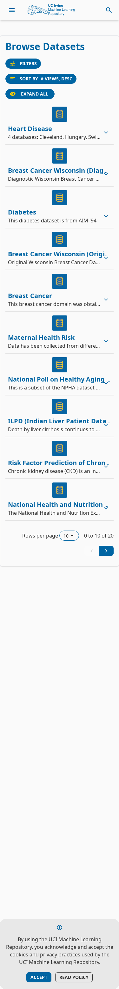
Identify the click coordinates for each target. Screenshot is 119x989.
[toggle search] (108, 10)
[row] (59, 123)
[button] (59, 123)
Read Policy (74, 977)
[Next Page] (106, 551)
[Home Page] (51, 10)
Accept (38, 977)
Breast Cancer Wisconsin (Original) (62, 254)
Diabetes (22, 212)
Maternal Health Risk (41, 337)
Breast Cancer (30, 295)
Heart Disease (30, 128)
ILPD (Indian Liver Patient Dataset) (63, 421)
